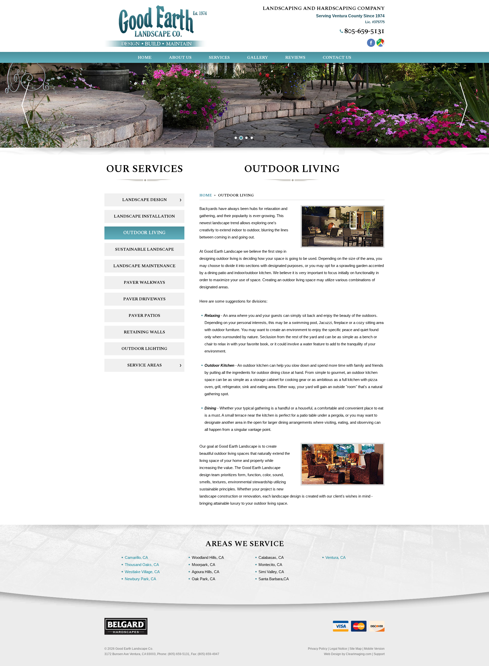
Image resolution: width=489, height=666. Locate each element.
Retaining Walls (144, 332)
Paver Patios (144, 315)
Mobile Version (374, 648)
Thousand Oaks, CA (142, 564)
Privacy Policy (317, 648)
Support (379, 654)
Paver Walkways (144, 282)
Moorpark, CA (203, 564)
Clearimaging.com (358, 654)
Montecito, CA (270, 564)
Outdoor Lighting (144, 348)
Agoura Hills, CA (205, 572)
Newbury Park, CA (140, 579)
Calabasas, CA (271, 557)
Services (219, 57)
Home (145, 57)
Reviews (295, 57)
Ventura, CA (335, 557)
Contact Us (337, 57)
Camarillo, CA (136, 557)
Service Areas (144, 365)
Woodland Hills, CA (208, 557)
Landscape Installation (144, 216)
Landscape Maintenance (144, 266)
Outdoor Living (144, 232)
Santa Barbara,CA (274, 579)
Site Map (355, 648)
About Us (180, 57)
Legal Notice (338, 648)
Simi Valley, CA (271, 572)
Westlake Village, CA (142, 572)
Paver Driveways (144, 299)
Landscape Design (144, 199)
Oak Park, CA (203, 579)
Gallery (257, 57)
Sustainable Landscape (144, 249)
